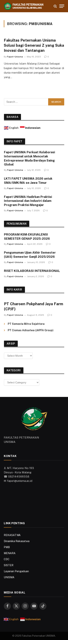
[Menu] (61, 6)
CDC (6, 559)
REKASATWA (12, 535)
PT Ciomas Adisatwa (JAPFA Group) (30, 330)
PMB (7, 547)
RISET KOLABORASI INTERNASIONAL (32, 271)
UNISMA (9, 577)
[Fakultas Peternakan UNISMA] (27, 6)
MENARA (9, 553)
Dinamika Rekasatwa (16, 541)
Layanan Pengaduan (16, 571)
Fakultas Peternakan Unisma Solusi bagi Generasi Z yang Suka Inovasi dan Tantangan (34, 45)
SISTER (8, 565)
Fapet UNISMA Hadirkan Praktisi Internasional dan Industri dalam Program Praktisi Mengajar (28, 201)
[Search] (55, 6)
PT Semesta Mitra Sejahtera (26, 323)
